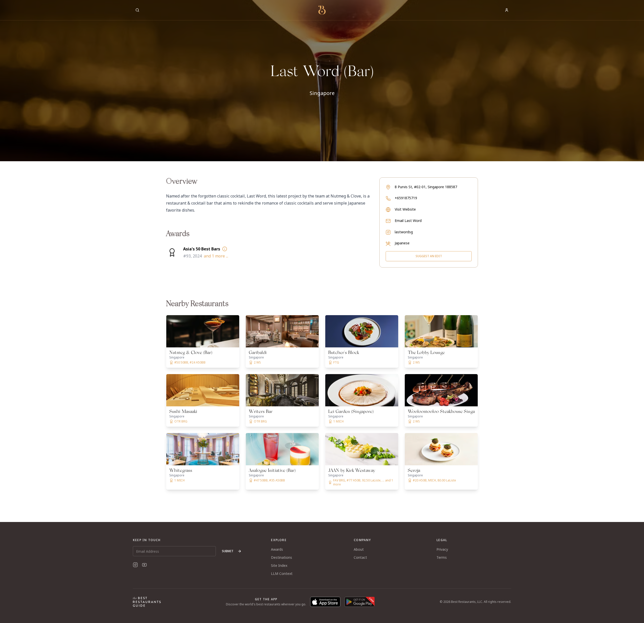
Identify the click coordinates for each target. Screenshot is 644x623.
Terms (441, 557)
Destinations (281, 557)
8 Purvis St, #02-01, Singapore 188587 (426, 186)
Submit (227, 551)
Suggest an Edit (429, 256)
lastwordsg (404, 231)
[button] (322, 80)
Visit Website (405, 209)
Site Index (279, 565)
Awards (277, 549)
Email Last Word (408, 220)
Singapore (322, 93)
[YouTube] (144, 564)
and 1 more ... (216, 256)
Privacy (442, 549)
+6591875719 (406, 197)
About (359, 549)
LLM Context (282, 573)
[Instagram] (135, 564)
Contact (360, 557)
